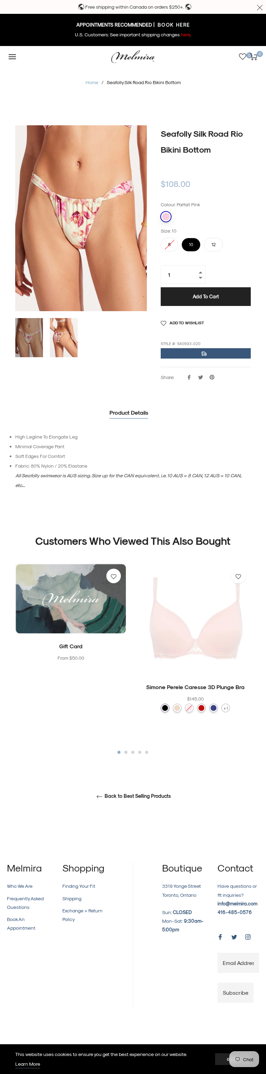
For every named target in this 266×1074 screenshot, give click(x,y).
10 (191, 242)
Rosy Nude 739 (177, 708)
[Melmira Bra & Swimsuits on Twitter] (234, 936)
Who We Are (20, 886)
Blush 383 (189, 708)
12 (213, 242)
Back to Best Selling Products (137, 796)
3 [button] (132, 752)
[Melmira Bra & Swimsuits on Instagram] (248, 936)
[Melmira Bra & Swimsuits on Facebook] (220, 936)
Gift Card (70, 646)
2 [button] (125, 752)
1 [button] (119, 752)
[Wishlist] (242, 56)
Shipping (71, 898)
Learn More (27, 1064)
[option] (70, 626)
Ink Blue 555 (213, 708)
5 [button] (146, 752)
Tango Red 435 (201, 708)
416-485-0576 (235, 912)
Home (92, 82)
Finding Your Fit (78, 886)
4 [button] (139, 752)
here (185, 34)
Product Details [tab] (128, 412)
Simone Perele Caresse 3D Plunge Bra (195, 687)
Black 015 (165, 708)
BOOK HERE (173, 25)
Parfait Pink (166, 216)
